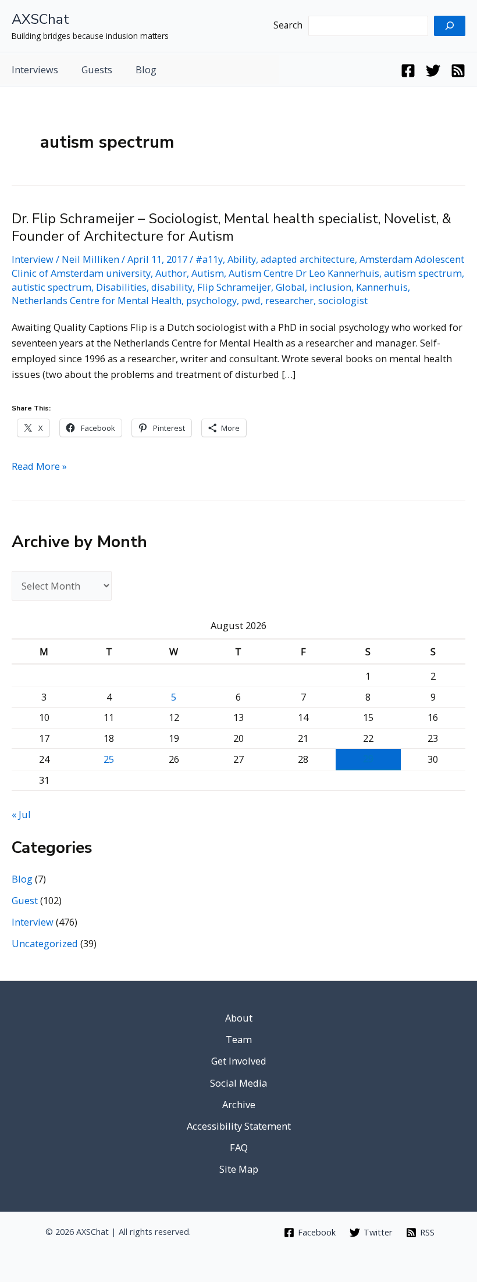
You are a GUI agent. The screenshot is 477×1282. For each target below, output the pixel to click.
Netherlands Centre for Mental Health (96, 300)
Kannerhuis (382, 287)
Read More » (39, 466)
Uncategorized (45, 943)
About (238, 1017)
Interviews (35, 69)
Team (239, 1039)
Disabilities (121, 287)
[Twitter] (433, 70)
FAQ (239, 1147)
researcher (289, 300)
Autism (207, 273)
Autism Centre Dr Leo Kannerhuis (304, 273)
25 (109, 759)
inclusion (330, 287)
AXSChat (40, 19)
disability (172, 287)
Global (290, 287)
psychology (211, 300)
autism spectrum (423, 273)
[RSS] (458, 70)
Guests (96, 69)
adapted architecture (308, 259)
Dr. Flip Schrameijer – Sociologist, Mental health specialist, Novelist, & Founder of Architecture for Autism (231, 227)
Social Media (238, 1083)
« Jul (21, 814)
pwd (251, 300)
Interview (33, 259)
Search (287, 25)
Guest (25, 900)
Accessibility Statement (239, 1126)
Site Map (238, 1169)
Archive (238, 1104)
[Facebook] (408, 70)
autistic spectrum (51, 287)
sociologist (343, 300)
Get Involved (238, 1060)
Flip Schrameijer (234, 287)
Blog (146, 69)
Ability (241, 259)
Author (171, 273)
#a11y (209, 259)
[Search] (449, 26)
